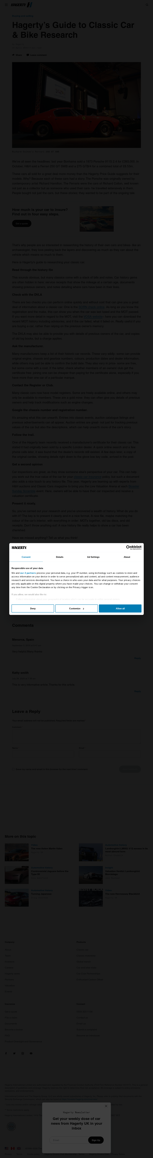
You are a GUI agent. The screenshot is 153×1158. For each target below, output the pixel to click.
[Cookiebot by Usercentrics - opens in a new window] (128, 547)
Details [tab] (59, 557)
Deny (33, 608)
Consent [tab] (26, 557)
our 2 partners (28, 573)
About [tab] (127, 557)
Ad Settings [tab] (93, 557)
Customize (74, 608)
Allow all (120, 608)
